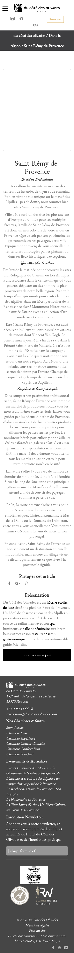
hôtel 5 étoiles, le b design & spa (37, 940)
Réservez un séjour (37, 655)
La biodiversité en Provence (25, 799)
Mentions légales (37, 925)
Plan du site (37, 930)
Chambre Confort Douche (25, 743)
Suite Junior (14, 727)
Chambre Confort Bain (23, 748)
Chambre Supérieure (20, 738)
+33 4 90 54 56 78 (19, 708)
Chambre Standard (19, 754)
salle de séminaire (36, 628)
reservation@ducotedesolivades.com (31, 714)
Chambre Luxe (17, 733)
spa (52, 623)
